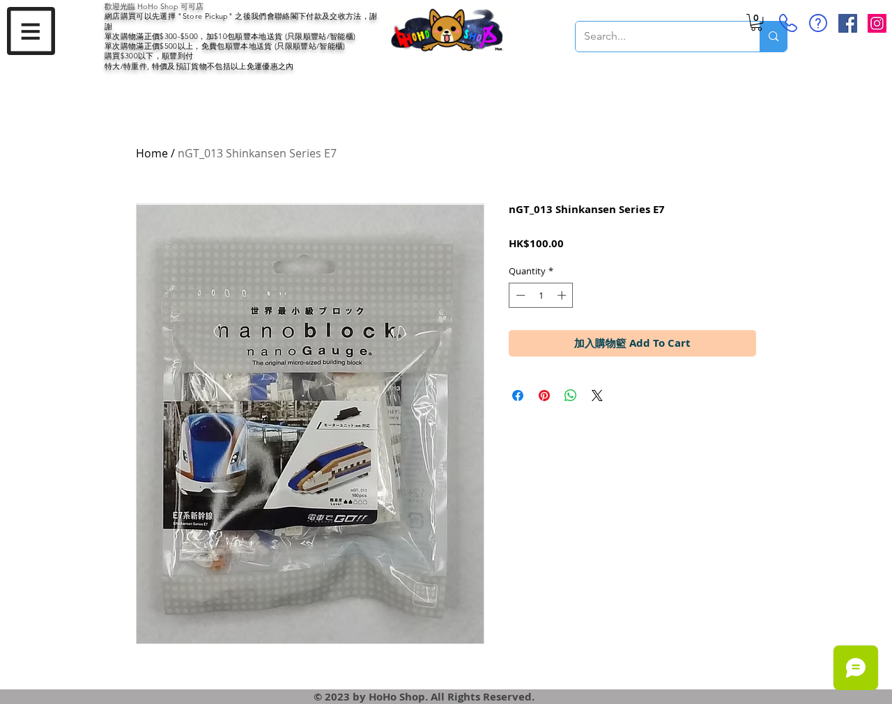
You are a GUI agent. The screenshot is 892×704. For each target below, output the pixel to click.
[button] (31, 31)
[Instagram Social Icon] (877, 23)
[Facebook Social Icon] (847, 23)
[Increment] (563, 295)
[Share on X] (597, 395)
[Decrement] (519, 295)
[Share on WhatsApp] (570, 395)
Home (152, 153)
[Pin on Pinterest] (544, 395)
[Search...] (773, 37)
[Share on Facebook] (517, 395)
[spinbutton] (541, 295)
